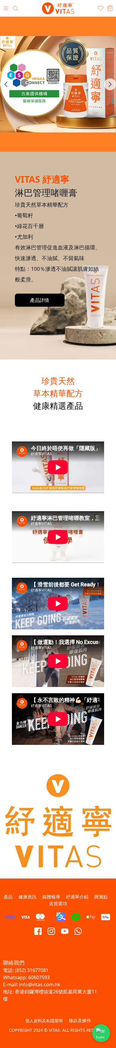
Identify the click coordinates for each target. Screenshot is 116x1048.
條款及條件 (80, 1020)
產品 (8, 897)
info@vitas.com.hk (39, 984)
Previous (6, 84)
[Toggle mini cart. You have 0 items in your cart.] (110, 8)
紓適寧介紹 (77, 897)
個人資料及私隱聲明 (44, 1020)
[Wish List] (100, 8)
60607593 (39, 977)
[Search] (15, 8)
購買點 (101, 897)
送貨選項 (58, 903)
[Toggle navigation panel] (6, 8)
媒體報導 (51, 897)
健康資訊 (27, 897)
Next (110, 84)
